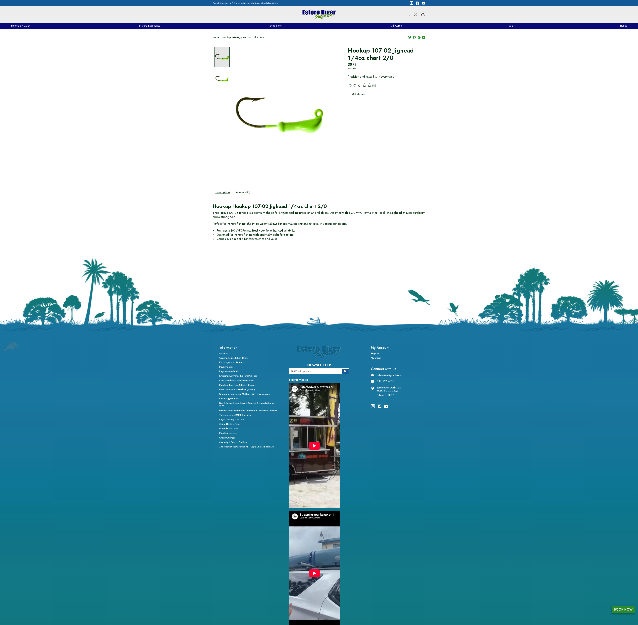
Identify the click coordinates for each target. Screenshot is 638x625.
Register (375, 353)
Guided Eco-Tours (228, 428)
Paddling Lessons (228, 433)
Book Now (623, 609)
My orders (376, 357)
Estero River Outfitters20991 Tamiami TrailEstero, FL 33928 (389, 391)
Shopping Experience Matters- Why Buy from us (244, 393)
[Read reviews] (360, 85)
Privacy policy (226, 366)
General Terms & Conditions (234, 357)
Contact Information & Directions (236, 380)
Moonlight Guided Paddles (233, 442)
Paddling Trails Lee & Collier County (237, 384)
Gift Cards (396, 26)
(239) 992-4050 (385, 381)
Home (216, 37)
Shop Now (275, 26)
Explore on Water (20, 26)
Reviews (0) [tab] (242, 192)
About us (224, 353)
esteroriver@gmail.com (389, 375)
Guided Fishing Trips (229, 424)
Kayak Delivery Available (231, 419)
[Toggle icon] (408, 14)
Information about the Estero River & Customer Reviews (248, 410)
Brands (623, 26)
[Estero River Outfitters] (319, 14)
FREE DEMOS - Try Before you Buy (237, 389)
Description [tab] (222, 192)
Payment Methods (229, 371)
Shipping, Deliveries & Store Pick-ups (238, 375)
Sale (511, 26)
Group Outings (227, 437)
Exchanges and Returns (231, 362)
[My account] (415, 14)
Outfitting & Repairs (229, 398)
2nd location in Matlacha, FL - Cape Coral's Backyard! (246, 446)
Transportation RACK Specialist (235, 415)
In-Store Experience (149, 26)
